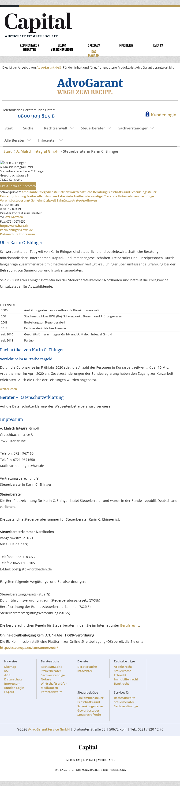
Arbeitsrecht (123, 667)
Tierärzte (110, 196)
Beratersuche (87, 667)
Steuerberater (93, 128)
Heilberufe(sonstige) (88, 196)
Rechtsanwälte (51, 667)
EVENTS (158, 45)
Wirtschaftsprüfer (54, 683)
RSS (6, 671)
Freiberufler (35, 196)
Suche (28, 128)
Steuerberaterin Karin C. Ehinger (90, 151)
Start (8, 128)
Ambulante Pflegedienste (40, 192)
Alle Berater (14, 140)
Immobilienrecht (126, 679)
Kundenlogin (163, 115)
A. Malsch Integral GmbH (37, 151)
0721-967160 (14, 217)
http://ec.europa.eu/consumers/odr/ (29, 647)
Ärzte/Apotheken (84, 200)
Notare (46, 679)
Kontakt (89, 760)
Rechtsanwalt (55, 128)
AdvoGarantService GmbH (49, 729)
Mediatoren (49, 688)
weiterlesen (8, 389)
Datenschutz (9, 234)
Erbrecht (120, 675)
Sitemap (10, 667)
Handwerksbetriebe (59, 196)
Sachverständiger (133, 128)
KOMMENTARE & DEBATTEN (29, 47)
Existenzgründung (13, 196)
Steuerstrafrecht (89, 715)
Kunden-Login (14, 688)
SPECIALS (94, 45)
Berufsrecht (129, 625)
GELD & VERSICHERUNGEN (62, 47)
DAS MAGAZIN (94, 53)
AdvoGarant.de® (49, 67)
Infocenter (47, 140)
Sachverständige (53, 675)
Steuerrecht (122, 671)
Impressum (27, 234)
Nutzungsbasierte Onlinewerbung (101, 769)
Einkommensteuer (90, 698)
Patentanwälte (51, 692)
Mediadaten (106, 760)
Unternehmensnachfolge (136, 196)
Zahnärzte (64, 200)
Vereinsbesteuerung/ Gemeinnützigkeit (28, 200)
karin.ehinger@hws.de (16, 230)
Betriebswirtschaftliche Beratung (82, 192)
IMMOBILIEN (126, 45)
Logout (9, 692)
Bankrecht (121, 683)
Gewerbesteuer (88, 710)
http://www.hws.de (14, 226)
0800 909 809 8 (36, 116)
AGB (7, 675)
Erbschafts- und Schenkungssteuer (132, 192)
